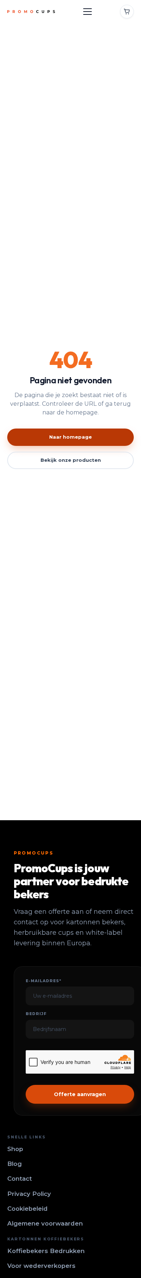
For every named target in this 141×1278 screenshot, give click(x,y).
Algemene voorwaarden (45, 1223)
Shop (15, 1149)
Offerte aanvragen (80, 1094)
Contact (19, 1178)
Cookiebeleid (27, 1208)
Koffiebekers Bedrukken (46, 1250)
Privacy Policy (29, 1193)
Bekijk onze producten (70, 460)
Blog (14, 1163)
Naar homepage (70, 437)
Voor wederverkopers (41, 1265)
